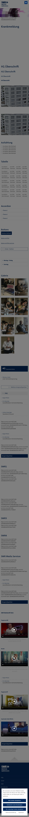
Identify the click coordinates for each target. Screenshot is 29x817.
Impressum (21, 812)
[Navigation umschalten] (25, 2)
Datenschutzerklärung (11, 812)
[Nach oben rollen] (26, 814)
